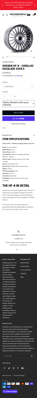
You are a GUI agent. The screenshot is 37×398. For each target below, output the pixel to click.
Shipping (23, 273)
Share (4, 128)
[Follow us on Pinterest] (18, 368)
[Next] (34, 57)
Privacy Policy (25, 266)
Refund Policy (25, 263)
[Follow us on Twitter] (9, 368)
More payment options (18, 123)
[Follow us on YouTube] (22, 368)
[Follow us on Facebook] (4, 368)
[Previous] (3, 57)
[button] (29, 15)
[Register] (31, 356)
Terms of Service (26, 270)
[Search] (7, 15)
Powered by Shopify (19, 375)
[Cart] (34, 15)
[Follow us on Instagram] (13, 368)
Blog (22, 277)
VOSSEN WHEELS (8, 62)
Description (7, 135)
